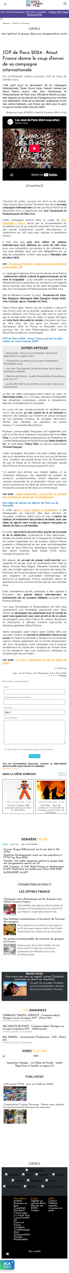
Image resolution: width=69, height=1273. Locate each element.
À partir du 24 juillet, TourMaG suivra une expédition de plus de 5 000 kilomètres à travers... (47, 986)
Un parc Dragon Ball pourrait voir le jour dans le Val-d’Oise (18, 808)
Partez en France (21, 23)
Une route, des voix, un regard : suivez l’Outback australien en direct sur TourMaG (34, 978)
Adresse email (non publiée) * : (18, 697)
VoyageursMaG (22, 1235)
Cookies (35, 1210)
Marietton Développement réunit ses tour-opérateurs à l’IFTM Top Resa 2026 (33, 856)
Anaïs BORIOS (25, 113)
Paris (52, 673)
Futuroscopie (20, 1213)
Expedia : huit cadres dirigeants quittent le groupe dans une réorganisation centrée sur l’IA (33, 862)
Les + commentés (29, 844)
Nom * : (7, 687)
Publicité (52, 1203)
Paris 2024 (61, 673)
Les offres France (34, 892)
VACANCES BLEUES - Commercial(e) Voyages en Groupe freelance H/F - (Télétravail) (33, 1027)
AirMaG (18, 1201)
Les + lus (14, 844)
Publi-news (35, 1077)
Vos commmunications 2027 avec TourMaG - (35, 13)
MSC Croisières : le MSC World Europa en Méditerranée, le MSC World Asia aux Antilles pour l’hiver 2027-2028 (34, 868)
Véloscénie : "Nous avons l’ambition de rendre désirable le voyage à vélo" (30, 354)
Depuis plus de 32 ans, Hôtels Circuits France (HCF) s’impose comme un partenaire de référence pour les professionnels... (38, 950)
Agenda (52, 1206)
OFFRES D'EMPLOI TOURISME (17, 1021)
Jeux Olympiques (41, 673)
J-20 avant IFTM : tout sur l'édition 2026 (28, 1084)
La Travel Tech (21, 1215)
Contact (52, 1201)
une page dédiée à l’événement (37, 510)
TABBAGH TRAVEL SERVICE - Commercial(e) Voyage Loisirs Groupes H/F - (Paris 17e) (31, 1016)
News (5, 844)
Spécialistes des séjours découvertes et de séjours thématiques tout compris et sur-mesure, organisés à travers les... (39, 908)
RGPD (34, 1208)
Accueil (6, 23)
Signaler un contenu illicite (38, 1202)
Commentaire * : (11, 718)
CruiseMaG (20, 1208)
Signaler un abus (11, 768)
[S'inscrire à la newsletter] (7, 1265)
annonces (34, 1010)
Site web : (8, 707)
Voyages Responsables (21, 1238)
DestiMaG (19, 1210)
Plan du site (37, 1206)
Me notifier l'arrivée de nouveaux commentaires (30, 749)
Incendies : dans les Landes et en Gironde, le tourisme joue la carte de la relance (51, 808)
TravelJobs (19, 1227)
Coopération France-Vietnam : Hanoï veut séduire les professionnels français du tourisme (34, 1106)
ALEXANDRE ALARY (16, 872)
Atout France (25, 673)
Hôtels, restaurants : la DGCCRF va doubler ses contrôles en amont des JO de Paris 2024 (34, 496)
